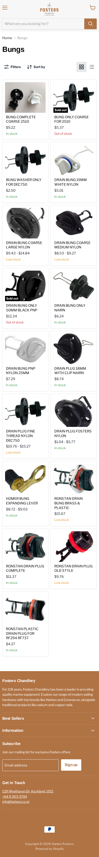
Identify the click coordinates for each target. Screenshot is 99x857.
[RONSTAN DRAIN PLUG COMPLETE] (25, 546)
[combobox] (43, 24)
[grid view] (81, 67)
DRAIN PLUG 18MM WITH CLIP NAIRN (70, 370)
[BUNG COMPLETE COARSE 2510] (25, 97)
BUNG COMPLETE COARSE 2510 (21, 119)
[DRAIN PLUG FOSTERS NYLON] (73, 411)
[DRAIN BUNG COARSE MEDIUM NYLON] (73, 223)
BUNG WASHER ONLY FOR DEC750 (23, 182)
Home (7, 38)
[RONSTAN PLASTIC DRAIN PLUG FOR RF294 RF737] (25, 609)
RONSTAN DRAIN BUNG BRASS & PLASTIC (68, 503)
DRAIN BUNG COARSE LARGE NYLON (24, 245)
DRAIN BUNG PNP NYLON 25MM (20, 370)
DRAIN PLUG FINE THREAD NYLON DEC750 (20, 435)
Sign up (71, 765)
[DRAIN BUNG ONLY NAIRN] (73, 286)
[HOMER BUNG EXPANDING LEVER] (25, 479)
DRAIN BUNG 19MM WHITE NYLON (70, 182)
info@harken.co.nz (15, 802)
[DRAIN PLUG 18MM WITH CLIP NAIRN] (73, 349)
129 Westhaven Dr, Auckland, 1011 (27, 791)
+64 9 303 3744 (14, 796)
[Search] (90, 24)
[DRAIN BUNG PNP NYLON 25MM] (25, 349)
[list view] (92, 67)
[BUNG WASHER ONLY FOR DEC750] (25, 160)
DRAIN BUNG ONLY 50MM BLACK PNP (21, 307)
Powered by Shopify (49, 849)
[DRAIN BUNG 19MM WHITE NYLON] (73, 160)
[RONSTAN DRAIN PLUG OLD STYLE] (73, 546)
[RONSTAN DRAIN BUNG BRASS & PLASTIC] (73, 479)
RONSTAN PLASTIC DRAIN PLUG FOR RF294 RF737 (22, 633)
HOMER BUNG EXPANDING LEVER (22, 501)
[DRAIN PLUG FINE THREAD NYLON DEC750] (25, 411)
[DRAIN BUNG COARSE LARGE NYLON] (25, 223)
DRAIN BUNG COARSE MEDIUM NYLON (72, 245)
